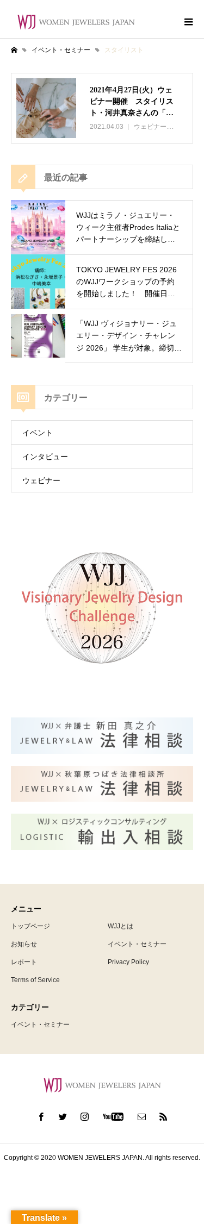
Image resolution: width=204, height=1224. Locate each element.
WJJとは (120, 926)
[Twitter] (62, 1116)
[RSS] (163, 1116)
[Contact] (141, 1116)
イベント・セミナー (137, 944)
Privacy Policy (128, 962)
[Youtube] (113, 1116)
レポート (24, 962)
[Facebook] (40, 1116)
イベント (37, 432)
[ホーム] (14, 50)
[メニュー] (187, 21)
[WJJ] (76, 22)
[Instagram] (84, 1116)
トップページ (30, 926)
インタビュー (45, 456)
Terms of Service (35, 980)
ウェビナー (41, 480)
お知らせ (24, 944)
